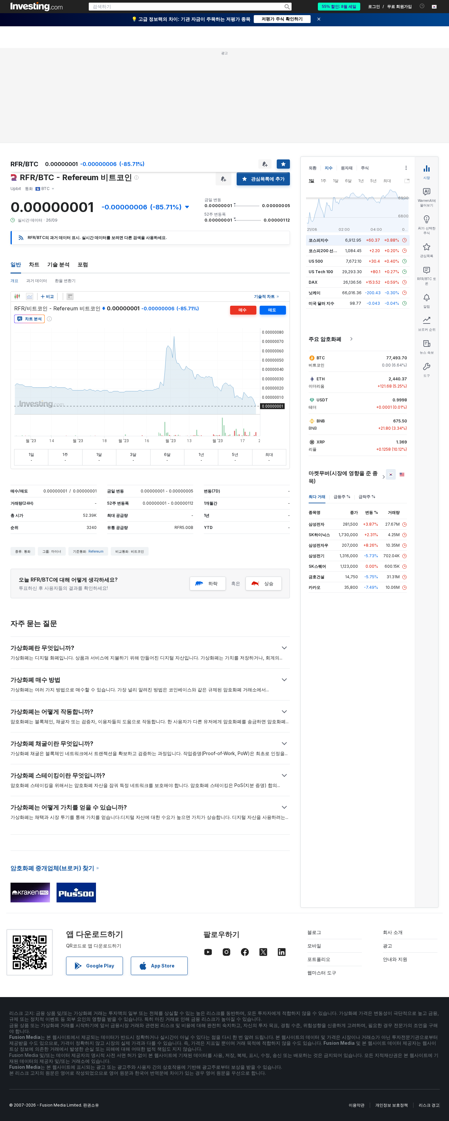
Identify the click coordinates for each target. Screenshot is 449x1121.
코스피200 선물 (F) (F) (329, 250)
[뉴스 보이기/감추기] (70, 296)
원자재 (347, 167)
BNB (321, 420)
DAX (313, 282)
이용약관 (357, 1105)
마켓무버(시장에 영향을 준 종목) (343, 477)
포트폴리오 (318, 959)
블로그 (314, 932)
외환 (313, 167)
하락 (213, 583)
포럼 (83, 264)
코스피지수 (318, 240)
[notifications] (422, 6)
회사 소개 (393, 932)
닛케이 (314, 292)
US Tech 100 (321, 271)
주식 (365, 167)
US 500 (316, 261)
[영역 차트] (29, 296)
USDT (322, 399)
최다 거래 (317, 496)
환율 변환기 (65, 280)
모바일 (314, 945)
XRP (321, 442)
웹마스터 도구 (321, 972)
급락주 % (367, 496)
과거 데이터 (36, 280)
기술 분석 (58, 264)
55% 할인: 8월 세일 (339, 6)
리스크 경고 (429, 1105)
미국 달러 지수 (321, 303)
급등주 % (342, 496)
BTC (321, 357)
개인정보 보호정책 (391, 1105)
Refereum (96, 551)
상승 (268, 583)
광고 (387, 945)
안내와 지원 (395, 959)
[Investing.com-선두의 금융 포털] (36, 6)
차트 (34, 264)
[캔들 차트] (17, 296)
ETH (321, 378)
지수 (329, 167)
